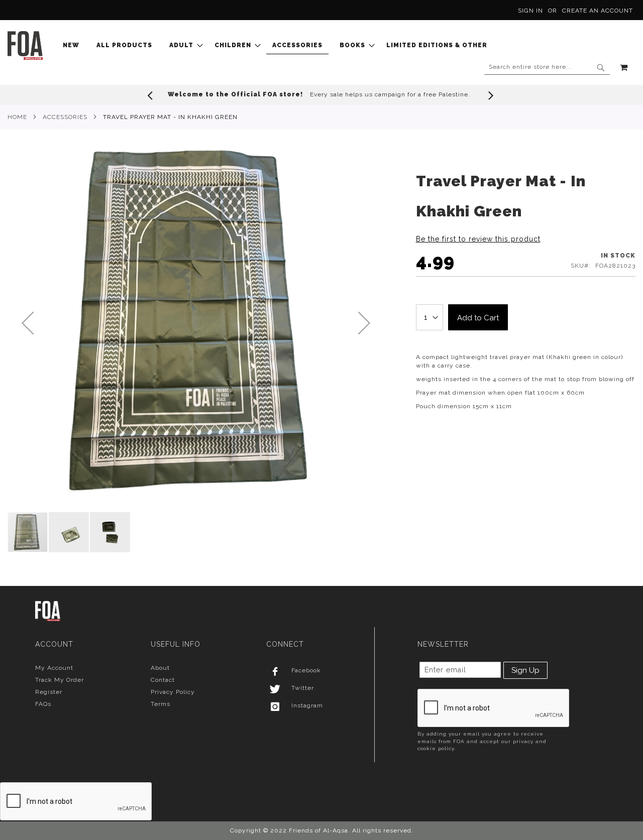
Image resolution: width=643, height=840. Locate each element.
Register (48, 691)
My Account (54, 667)
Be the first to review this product (478, 239)
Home (17, 117)
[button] (28, 323)
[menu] (278, 45)
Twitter (302, 687)
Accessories (65, 117)
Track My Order (59, 679)
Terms (160, 703)
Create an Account (597, 10)
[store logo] (25, 45)
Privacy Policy (173, 691)
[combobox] (547, 67)
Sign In (530, 10)
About (160, 667)
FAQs (43, 703)
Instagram (307, 705)
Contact (163, 679)
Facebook (306, 670)
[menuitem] (74, 45)
